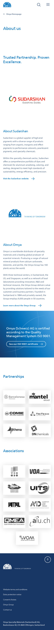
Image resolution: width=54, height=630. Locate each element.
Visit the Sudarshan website (16, 178)
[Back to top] (48, 559)
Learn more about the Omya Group (19, 305)
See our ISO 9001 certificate (23, 344)
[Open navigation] (48, 4)
